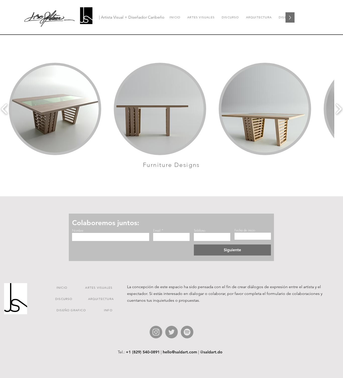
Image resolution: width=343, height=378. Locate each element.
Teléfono (199, 230)
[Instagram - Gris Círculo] (156, 332)
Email (156, 230)
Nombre (77, 230)
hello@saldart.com (180, 352)
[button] (55, 109)
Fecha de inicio (245, 230)
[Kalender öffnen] (263, 236)
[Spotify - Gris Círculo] (187, 332)
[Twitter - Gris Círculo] (171, 332)
